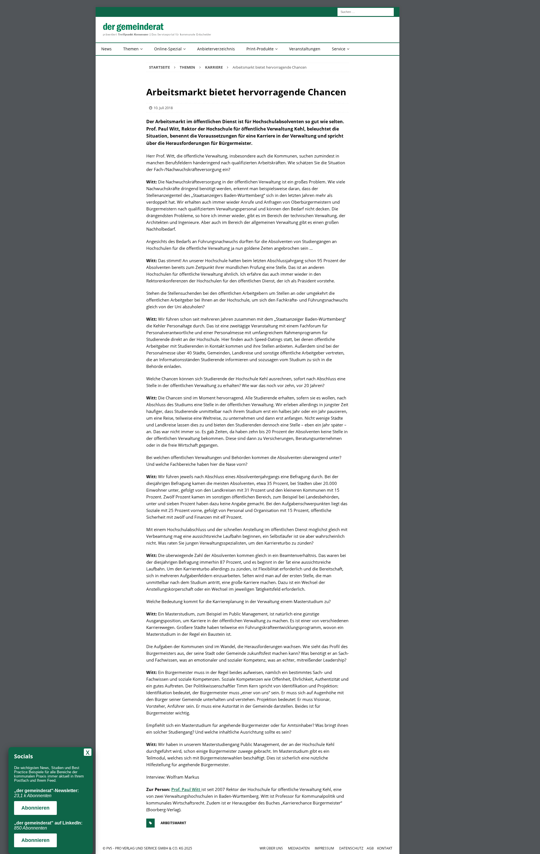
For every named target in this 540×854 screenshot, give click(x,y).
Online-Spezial (168, 48)
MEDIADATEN (299, 848)
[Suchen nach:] (366, 11)
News (106, 48)
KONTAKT (384, 848)
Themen (131, 48)
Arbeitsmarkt (173, 823)
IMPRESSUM (324, 848)
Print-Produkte (260, 48)
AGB (370, 848)
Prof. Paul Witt (186, 789)
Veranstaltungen (304, 48)
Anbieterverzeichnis (216, 48)
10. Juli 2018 (163, 107)
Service (338, 48)
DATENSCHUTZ (351, 848)
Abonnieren (35, 808)
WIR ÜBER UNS (271, 848)
